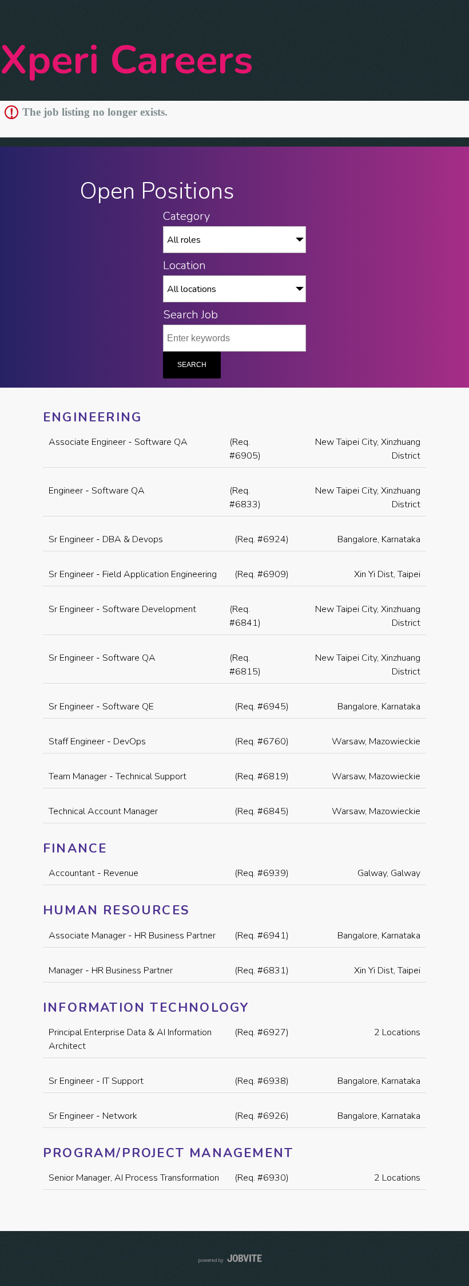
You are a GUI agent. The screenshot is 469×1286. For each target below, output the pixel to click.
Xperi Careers (126, 60)
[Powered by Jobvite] (234, 1258)
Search (191, 365)
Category (186, 215)
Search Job (190, 314)
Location (184, 265)
